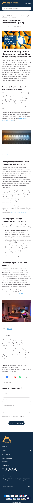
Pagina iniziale (6, 16)
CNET (21, 294)
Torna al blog (8, 382)
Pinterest (9, 155)
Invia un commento (16, 423)
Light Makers (18, 502)
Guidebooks (14, 16)
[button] (29, 3)
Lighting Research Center (19, 212)
